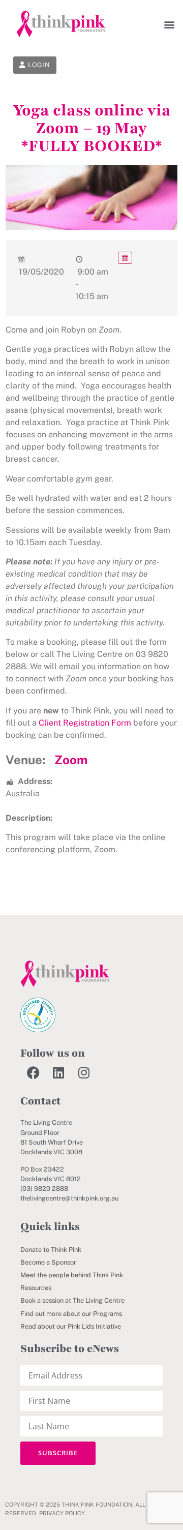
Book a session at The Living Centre (72, 1300)
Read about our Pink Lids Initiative (70, 1326)
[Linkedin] (58, 1072)
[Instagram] (84, 1072)
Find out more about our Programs (71, 1313)
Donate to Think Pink (50, 1249)
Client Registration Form (85, 723)
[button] (169, 24)
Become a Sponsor (48, 1262)
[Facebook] (33, 1072)
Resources (35, 1288)
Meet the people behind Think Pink (71, 1275)
